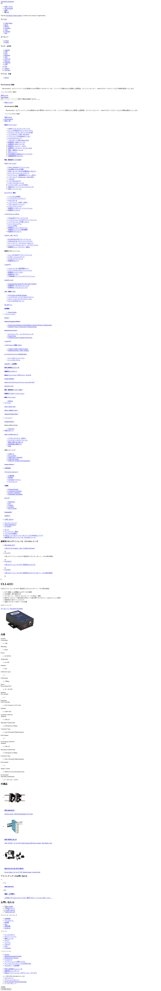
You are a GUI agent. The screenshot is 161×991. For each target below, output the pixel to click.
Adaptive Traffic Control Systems (18, 349)
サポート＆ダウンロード (11, 434)
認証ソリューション (15, 189)
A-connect (7, 948)
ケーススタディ (9, 934)
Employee (7, 515)
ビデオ (6, 940)
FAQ (5, 946)
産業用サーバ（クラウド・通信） (19, 247)
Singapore (7, 62)
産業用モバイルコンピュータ (18, 287)
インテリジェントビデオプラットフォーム (22, 220)
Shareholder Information (15, 494)
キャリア (6, 498)
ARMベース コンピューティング (19, 128)
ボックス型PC (13, 225)
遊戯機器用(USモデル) (15, 156)
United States (8, 23)
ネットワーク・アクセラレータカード (21, 243)
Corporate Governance (15, 491)
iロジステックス (8, 386)
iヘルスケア (7, 341)
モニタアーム (8, 305)
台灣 (5, 64)
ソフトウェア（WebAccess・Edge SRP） (21, 177)
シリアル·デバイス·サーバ (17, 198)
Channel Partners (9, 421)
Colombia (7, 31)
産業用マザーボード (15, 231)
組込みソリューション (10, 124)
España (6, 42)
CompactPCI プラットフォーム (18, 218)
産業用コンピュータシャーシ (18, 227)
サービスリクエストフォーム (18, 440)
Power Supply (12, 312)
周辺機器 (6, 308)
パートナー (8, 418)
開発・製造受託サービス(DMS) (12, 159)
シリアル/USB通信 (14, 196)
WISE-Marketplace (10, 524)
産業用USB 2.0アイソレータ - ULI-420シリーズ (19, 537)
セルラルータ (12, 200)
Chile (6, 30)
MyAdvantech (8, 8)
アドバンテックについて (11, 472)
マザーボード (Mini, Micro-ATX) (18, 140)
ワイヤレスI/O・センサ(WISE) (18, 185)
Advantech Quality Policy (11, 414)
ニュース (7, 942)
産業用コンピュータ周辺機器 (18, 229)
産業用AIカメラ (13, 260)
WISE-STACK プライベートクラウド (20, 241)
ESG (5, 924)
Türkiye (6, 68)
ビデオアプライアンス (15, 259)
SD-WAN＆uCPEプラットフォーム (19, 239)
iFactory (6, 318)
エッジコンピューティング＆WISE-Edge (15, 354)
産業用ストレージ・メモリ (17, 146)
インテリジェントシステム (11, 214)
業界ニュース (8, 938)
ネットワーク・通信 (9, 192)
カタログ (7, 944)
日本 (7, 12)
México (6, 26)
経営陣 (10, 478)
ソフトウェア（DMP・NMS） (18, 202)
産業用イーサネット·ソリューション (20, 208)
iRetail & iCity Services (10, 330)
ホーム (6, 529)
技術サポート (8, 430)
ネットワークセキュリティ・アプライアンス (23, 245)
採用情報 (7, 926)
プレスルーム (12, 481)
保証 (9, 446)
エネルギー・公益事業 (10, 364)
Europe (6, 41)
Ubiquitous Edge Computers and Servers (20, 337)
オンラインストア (10, 523)
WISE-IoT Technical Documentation (19, 461)
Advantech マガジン (14, 479)
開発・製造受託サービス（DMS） (13, 389)
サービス (7, 403)
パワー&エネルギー (14, 181)
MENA (6, 77)
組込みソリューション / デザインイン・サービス (17, 375)
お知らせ (11, 454)
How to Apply (12, 508)
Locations (11, 507)
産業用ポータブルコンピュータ (18, 285)
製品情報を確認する (15, 444)
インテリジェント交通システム (18, 222)
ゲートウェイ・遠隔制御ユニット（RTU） (22, 175)
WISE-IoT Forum (13, 459)
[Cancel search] (39, 99)
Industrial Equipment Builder (12, 321)
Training (10, 505)
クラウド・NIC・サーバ (11, 235)
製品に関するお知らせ (15, 442)
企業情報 (7, 468)
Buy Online (9, 906)
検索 (5, 10)
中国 (5, 52)
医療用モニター (13, 274)
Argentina (7, 28)
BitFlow (10, 401)
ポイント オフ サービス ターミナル (20, 299)
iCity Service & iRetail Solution (17, 295)
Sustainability (8, 512)
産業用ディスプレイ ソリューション (14, 393)
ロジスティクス (8, 280)
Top (4, 987)
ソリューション (9, 314)
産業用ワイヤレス (14, 210)
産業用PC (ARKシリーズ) (16, 142)
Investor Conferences (14, 492)
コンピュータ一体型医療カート (18, 268)
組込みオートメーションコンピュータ (21, 187)
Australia (7, 50)
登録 (5, 6)
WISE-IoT (11, 429)
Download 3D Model (16, 608)
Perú (5, 33)
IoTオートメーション (10, 163)
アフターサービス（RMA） (17, 438)
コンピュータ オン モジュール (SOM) (20, 132)
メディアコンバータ (15, 206)
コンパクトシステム (15, 224)
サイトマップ (8, 978)
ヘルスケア (7, 264)
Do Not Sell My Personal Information (15, 982)
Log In (11, 6)
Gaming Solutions (9, 378)
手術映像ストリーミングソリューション (21, 276)
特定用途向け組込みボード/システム (20, 154)
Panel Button (4, 97)
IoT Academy (12, 455)
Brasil (6, 25)
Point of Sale (12, 336)
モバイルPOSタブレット (16, 301)
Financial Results (13, 489)
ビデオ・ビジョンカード (16, 257)
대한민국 (7, 59)
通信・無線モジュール (15, 150)
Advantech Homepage (7, 1)
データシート (5, 608)
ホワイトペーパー (10, 936)
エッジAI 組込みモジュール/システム (20, 130)
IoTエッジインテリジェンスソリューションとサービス (19, 382)
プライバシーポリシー (11, 980)
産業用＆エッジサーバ (10, 371)
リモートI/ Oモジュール (16, 183)
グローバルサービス (9, 406)
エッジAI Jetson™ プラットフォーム (20, 255)
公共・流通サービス (9, 291)
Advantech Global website (14, 15)
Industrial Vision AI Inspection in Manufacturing (22, 327)
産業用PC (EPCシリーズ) (16, 144)
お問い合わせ (8, 519)
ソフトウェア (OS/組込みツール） (19, 136)
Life (9, 503)
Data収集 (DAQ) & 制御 (15, 169)
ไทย (5, 66)
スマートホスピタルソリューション (20, 270)
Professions (11, 502)
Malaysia (7, 61)
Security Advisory (9, 464)
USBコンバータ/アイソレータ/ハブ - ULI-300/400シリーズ (23, 535)
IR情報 (6, 485)
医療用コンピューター (15, 272)
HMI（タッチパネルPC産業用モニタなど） (22, 171)
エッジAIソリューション (16, 358)
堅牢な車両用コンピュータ (11, 367)
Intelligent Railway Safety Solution (18, 350)
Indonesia (7, 55)
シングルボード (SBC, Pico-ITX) (18, 134)
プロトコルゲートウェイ (16, 204)
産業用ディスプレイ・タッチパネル (20, 148)
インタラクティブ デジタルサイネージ (21, 297)
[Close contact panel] (1, 879)
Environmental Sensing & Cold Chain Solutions (22, 284)
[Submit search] (37, 99)
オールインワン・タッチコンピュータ (21, 334)
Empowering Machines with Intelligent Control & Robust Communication (30, 325)
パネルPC (11, 179)
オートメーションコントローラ (18, 173)
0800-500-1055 (10, 912)
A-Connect (7, 526)
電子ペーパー (12, 152)
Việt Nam (7, 70)
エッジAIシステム (14, 360)
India (5, 53)
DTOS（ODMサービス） (11, 410)
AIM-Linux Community (15, 457)
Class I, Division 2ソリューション (19, 167)
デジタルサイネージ (15, 138)
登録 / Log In (8, 102)
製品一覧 (7, 121)
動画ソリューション (9, 397)
